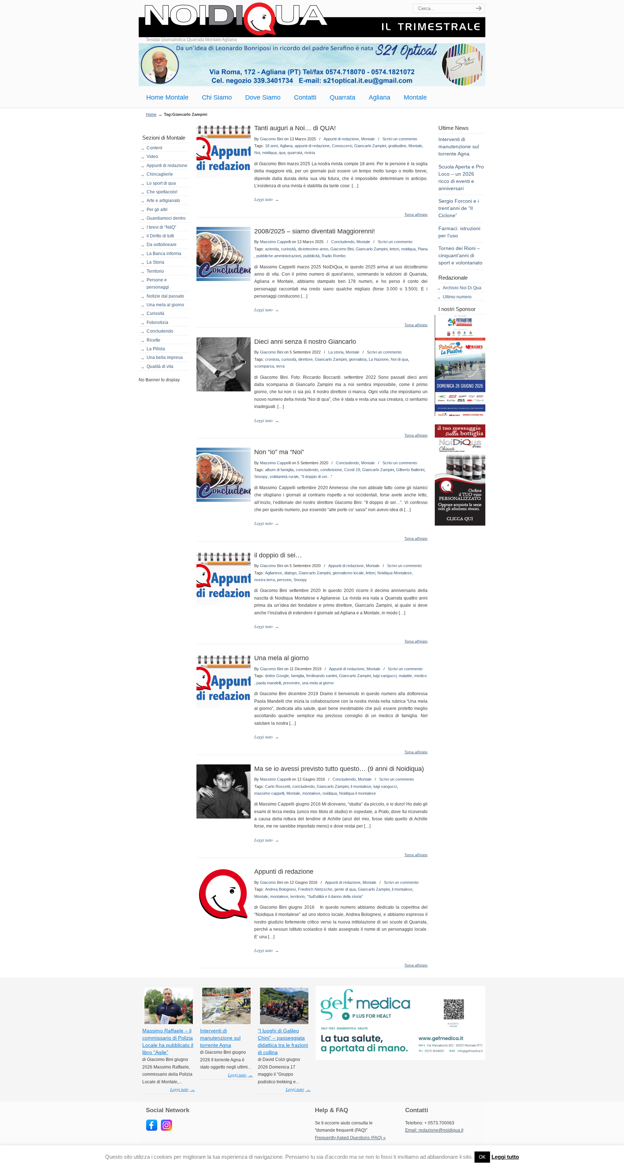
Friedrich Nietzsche (315, 889)
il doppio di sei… (278, 555)
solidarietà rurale (284, 476)
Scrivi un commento (399, 139)
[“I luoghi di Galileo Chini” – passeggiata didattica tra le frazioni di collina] (284, 1022)
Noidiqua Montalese (394, 573)
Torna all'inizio (416, 214)
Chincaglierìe (160, 174)
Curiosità (155, 313)
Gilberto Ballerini (410, 470)
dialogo (290, 573)
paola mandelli (268, 683)
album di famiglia (279, 470)
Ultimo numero (457, 296)
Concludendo (160, 331)
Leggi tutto (505, 1157)
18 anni (271, 146)
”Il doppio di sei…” (316, 476)
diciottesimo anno (313, 249)
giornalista (358, 359)
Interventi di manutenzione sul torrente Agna (458, 146)
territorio (297, 896)
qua (282, 152)
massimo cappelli (269, 793)
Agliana (286, 146)
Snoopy (261, 476)
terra (280, 366)
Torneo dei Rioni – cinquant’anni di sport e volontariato (460, 255)
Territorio (155, 271)
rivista (309, 152)
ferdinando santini (321, 676)
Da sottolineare (162, 244)
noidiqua (269, 152)
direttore (305, 359)
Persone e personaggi (158, 283)
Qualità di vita (160, 366)
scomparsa (264, 366)
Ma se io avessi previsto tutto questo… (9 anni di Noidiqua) (339, 768)
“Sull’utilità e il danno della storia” (335, 896)
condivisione (331, 470)
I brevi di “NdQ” (161, 227)
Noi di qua (399, 359)
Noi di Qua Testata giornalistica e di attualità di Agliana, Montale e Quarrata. (312, 19)
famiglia (297, 676)
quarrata (294, 152)
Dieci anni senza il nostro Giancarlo (305, 341)
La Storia (155, 262)
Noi (257, 152)
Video (152, 156)
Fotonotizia (157, 322)
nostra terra (264, 580)
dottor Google (277, 676)
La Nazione (379, 359)
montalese (311, 793)
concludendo (307, 470)
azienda (272, 249)
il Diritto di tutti (160, 235)
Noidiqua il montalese (357, 793)
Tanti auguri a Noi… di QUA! (295, 128)
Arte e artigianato (163, 200)
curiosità (288, 249)
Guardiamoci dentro (166, 218)
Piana (423, 249)
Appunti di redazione (167, 165)
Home (151, 114)
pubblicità (311, 256)
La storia (335, 352)
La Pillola (156, 348)
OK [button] (482, 1157)
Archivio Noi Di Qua (462, 287)
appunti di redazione (312, 146)
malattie (405, 676)
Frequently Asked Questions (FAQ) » (350, 1137)
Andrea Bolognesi (280, 889)
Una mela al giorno (165, 304)
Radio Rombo (334, 256)
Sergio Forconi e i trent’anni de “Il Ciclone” (458, 208)
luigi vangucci (384, 676)
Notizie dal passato (165, 296)
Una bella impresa (165, 357)
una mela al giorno (318, 683)
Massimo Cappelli (275, 242)
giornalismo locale (348, 573)
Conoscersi (342, 146)
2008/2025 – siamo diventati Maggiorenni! (314, 231)
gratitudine (397, 146)
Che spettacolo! (162, 191)
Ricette (153, 340)
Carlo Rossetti (277, 786)
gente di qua (345, 889)
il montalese (361, 786)
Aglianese (273, 573)
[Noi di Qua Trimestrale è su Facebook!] (151, 1129)
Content (154, 147)
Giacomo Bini (271, 139)
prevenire (291, 683)
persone (284, 580)
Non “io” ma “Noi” (279, 452)
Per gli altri (157, 209)
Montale (368, 139)
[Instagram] (166, 1129)
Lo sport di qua (161, 183)
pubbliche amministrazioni (278, 256)
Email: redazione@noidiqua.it (434, 1130)
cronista (272, 359)
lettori (394, 249)
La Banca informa (164, 253)
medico (420, 676)
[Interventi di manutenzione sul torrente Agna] (226, 1022)
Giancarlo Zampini (370, 146)
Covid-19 (352, 470)
